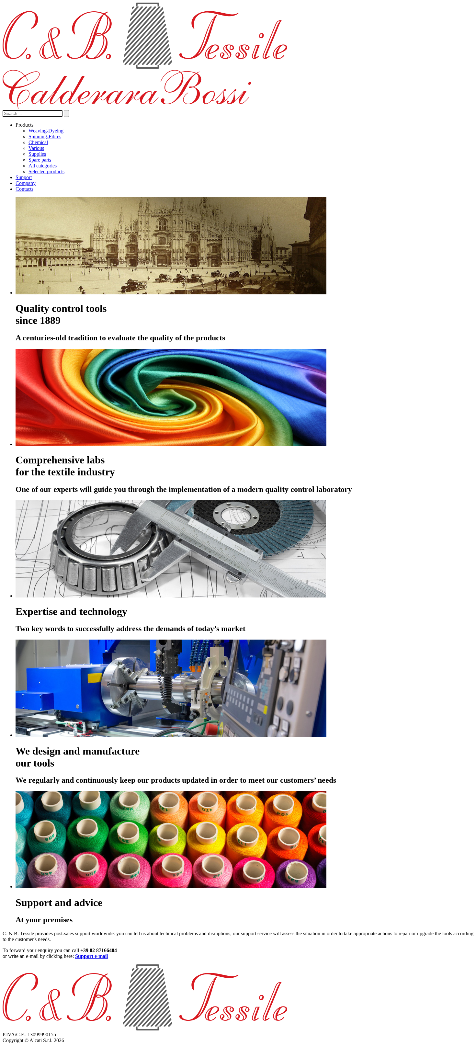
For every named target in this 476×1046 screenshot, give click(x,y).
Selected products (46, 171)
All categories (42, 165)
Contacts (24, 189)
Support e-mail (91, 956)
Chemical (38, 142)
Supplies (37, 154)
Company (26, 183)
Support (24, 177)
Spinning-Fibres (44, 136)
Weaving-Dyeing (45, 130)
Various (36, 148)
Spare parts (39, 160)
